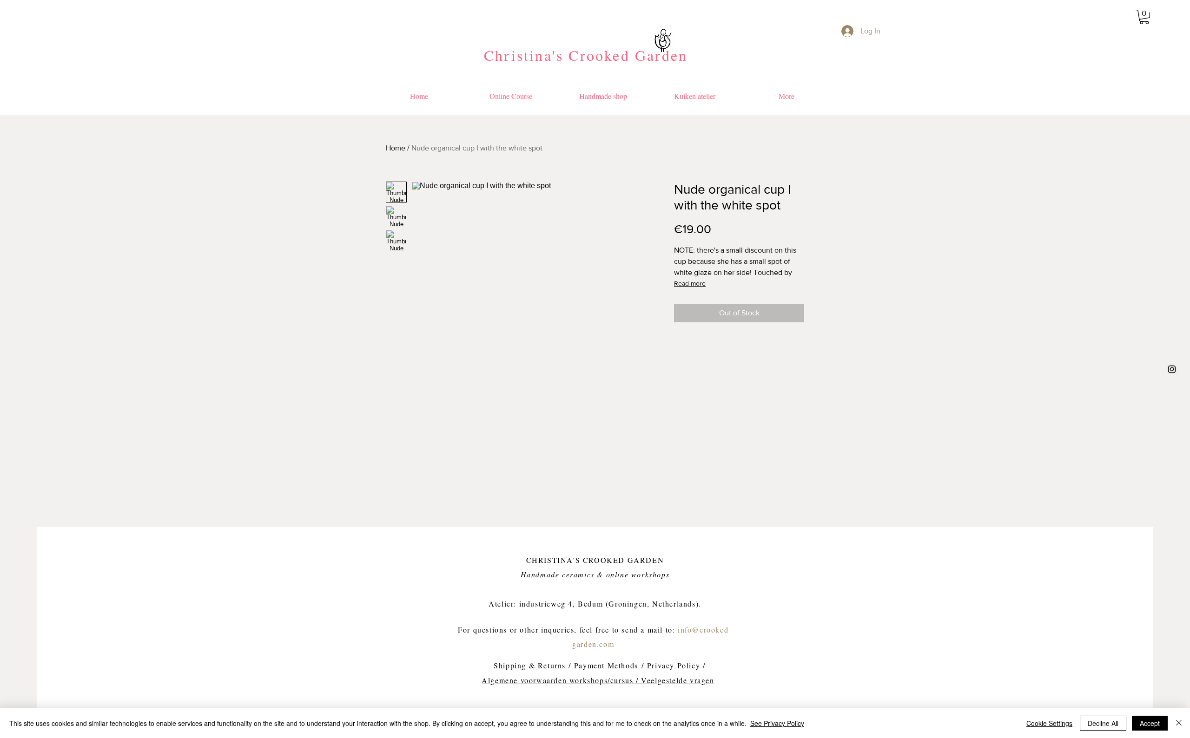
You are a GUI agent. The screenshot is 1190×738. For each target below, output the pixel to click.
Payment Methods (606, 665)
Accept (1150, 723)
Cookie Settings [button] (1049, 723)
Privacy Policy (672, 665)
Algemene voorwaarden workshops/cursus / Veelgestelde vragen (598, 680)
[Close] (1178, 723)
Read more (690, 283)
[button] (1144, 17)
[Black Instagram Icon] (1172, 369)
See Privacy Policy (777, 723)
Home (395, 148)
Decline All (1103, 723)
